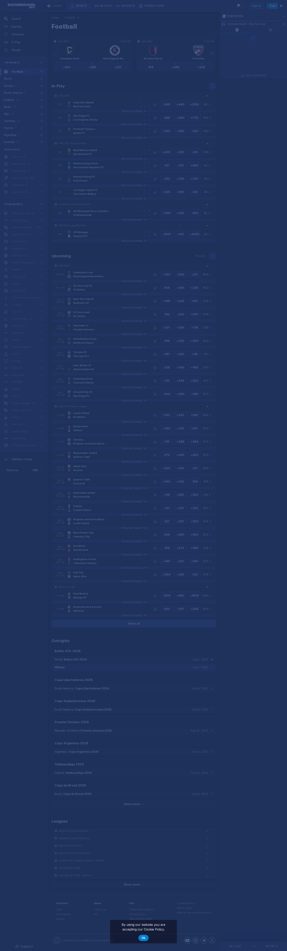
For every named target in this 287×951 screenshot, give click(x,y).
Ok (143, 937)
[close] (281, 6)
